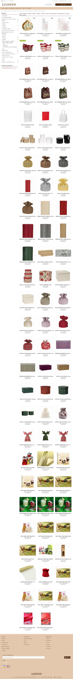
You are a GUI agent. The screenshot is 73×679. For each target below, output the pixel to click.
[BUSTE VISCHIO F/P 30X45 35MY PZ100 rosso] (28, 618)
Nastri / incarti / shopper (12, 10)
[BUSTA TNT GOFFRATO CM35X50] (28, 116)
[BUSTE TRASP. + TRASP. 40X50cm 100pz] (63, 527)
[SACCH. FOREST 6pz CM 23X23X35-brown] (28, 207)
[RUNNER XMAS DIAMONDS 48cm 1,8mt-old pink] (63, 344)
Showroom (48, 638)
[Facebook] (4, 662)
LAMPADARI (4, 34)
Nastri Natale (5, 45)
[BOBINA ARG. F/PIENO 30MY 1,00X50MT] (45, 550)
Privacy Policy (48, 646)
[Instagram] (6, 662)
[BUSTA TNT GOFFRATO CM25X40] (45, 116)
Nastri (26, 10)
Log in (25, 640)
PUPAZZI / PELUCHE (5, 55)
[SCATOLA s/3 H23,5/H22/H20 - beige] (63, 367)
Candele (3, 640)
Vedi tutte (3, 650)
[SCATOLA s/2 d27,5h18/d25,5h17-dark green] (28, 413)
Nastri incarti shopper (5, 646)
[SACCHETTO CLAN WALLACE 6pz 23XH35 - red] (28, 344)
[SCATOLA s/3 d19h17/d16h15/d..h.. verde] (63, 47)
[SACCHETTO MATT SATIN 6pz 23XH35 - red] (63, 321)
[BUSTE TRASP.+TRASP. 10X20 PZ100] (28, 481)
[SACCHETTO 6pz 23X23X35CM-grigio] (63, 161)
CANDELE (4, 25)
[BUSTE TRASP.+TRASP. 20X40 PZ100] (63, 595)
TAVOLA (3, 58)
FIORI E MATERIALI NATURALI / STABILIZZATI (7, 33)
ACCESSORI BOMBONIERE (6, 17)
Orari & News (48, 640)
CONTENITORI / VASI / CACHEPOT (8, 30)
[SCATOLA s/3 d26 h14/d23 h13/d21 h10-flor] (28, 275)
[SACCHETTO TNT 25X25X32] (63, 116)
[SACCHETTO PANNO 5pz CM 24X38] (45, 573)
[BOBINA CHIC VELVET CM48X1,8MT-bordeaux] (28, 230)
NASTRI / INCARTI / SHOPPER (8, 41)
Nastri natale (30, 10)
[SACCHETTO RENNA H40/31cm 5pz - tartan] (63, 435)
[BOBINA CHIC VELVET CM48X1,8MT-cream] (45, 207)
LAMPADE (4, 36)
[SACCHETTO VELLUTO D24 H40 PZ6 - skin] (45, 321)
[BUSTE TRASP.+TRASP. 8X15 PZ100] (63, 458)
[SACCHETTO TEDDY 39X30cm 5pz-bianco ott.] (45, 413)
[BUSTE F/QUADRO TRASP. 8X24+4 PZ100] (63, 504)
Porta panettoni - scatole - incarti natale (39, 10)
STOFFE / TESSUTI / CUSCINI (7, 57)
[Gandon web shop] (12, 4)
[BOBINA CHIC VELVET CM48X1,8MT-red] (63, 207)
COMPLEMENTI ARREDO (6, 28)
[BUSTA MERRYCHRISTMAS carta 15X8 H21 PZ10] (28, 93)
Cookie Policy (48, 648)
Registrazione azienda (28, 638)
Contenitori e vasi (5, 642)
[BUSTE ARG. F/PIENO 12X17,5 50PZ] (28, 458)
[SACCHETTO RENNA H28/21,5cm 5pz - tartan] (28, 435)
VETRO (3, 60)
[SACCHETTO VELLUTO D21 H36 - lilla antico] (63, 413)
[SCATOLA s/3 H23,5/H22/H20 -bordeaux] (45, 367)
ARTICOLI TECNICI (5, 22)
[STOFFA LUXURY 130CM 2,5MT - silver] (63, 253)
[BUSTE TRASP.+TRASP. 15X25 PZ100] (45, 481)
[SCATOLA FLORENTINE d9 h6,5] (45, 275)
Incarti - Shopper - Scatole (7, 42)
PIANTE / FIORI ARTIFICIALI (7, 52)
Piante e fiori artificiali (5, 648)
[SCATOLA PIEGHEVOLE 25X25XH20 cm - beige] (63, 275)
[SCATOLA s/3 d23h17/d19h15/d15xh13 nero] (63, 138)
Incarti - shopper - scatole (21, 10)
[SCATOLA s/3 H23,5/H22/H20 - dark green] (28, 390)
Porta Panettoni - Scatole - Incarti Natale (10, 46)
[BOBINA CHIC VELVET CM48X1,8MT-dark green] (28, 253)
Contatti (47, 642)
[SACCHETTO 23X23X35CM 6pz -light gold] (28, 161)
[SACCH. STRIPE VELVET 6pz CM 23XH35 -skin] (63, 298)
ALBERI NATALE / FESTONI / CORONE (9, 19)
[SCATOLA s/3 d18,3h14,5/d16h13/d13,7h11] (45, 390)
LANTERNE (4, 38)
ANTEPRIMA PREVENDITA (9, 68)
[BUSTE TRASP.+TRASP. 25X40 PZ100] (28, 527)
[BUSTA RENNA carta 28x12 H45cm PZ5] (63, 24)
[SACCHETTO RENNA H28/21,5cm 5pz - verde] (45, 435)
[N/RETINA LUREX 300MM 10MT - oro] (28, 573)
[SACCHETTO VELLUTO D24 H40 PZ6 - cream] (28, 321)
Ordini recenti (26, 644)
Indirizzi (25, 642)
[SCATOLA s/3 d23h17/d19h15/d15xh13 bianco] (45, 138)
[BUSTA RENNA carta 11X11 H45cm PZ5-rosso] (45, 24)
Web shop (5, 10)
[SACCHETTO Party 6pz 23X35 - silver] (45, 184)
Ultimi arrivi (4, 15)
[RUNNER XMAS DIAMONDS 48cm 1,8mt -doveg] (28, 367)
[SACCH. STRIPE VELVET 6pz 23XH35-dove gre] (45, 298)
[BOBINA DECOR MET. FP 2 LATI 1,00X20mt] (45, 458)
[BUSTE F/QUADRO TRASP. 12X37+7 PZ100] (45, 504)
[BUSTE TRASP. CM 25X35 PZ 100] (28, 550)
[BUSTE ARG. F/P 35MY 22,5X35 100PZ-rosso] (45, 618)
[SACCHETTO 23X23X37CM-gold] (63, 184)
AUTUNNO (4, 23)
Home (2, 10)
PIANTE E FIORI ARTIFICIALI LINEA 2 (8, 53)
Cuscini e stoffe (4, 644)
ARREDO (3, 20)
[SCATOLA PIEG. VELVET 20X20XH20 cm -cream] (28, 298)
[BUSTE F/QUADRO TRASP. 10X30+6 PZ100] (28, 504)
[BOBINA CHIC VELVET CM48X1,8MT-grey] (45, 230)
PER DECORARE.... (5, 50)
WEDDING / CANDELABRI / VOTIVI (8, 62)
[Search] (53, 4)
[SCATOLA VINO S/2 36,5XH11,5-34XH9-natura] (45, 253)
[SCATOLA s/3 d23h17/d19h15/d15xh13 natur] (28, 138)
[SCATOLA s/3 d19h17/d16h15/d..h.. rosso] (28, 47)
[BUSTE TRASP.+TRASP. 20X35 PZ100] (63, 481)
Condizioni (48, 644)
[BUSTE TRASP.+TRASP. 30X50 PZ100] (45, 527)
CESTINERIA (4, 27)
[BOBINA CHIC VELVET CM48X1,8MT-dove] (63, 230)
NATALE (3, 49)
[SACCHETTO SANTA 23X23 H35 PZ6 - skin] (45, 344)
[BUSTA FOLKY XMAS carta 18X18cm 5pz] (28, 24)
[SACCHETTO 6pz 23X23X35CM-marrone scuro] (45, 161)
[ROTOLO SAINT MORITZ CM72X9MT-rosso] (28, 184)
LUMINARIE (4, 39)
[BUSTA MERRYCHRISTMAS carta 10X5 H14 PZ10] (28, 70)
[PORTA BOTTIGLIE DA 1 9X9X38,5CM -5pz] (63, 550)
